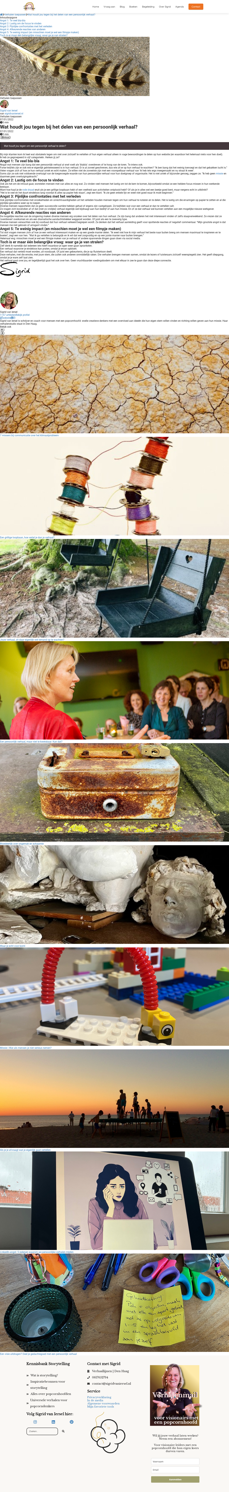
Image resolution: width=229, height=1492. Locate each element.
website (6, 317)
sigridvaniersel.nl (14, 113)
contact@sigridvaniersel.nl (111, 1383)
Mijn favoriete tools (100, 1406)
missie (219, 173)
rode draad (28, 189)
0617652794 (100, 1377)
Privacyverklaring (99, 1397)
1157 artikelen (8, 314)
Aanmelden (175, 1479)
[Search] (63, 1431)
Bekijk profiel (23, 314)
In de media (95, 1400)
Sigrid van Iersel (8, 110)
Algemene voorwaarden (103, 1403)
